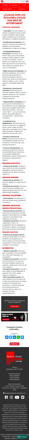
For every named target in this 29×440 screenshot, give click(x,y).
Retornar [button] (14, 344)
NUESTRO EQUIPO (7, 9)
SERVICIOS (14, 5)
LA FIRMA (4, 5)
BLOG (24, 5)
